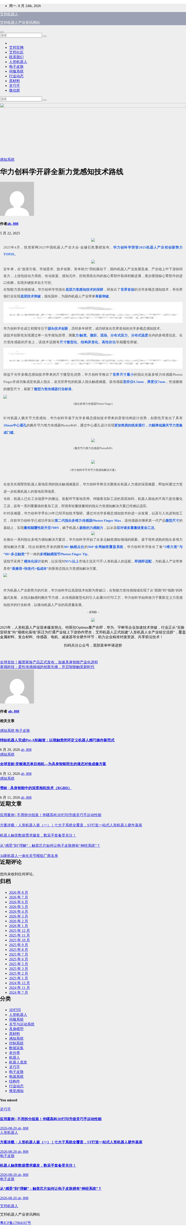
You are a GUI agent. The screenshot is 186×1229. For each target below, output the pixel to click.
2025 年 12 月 (19, 930)
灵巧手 (14, 86)
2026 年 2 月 (18, 921)
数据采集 (16, 1048)
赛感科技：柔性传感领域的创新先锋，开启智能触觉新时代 (47, 667)
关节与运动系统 (21, 1024)
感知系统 (7, 159)
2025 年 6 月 (18, 959)
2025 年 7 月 (18, 954)
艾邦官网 (16, 47)
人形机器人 (18, 62)
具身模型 (16, 1029)
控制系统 (16, 1043)
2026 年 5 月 (18, 907)
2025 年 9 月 (18, 945)
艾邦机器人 (9, 14)
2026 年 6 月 (18, 902)
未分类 (14, 1053)
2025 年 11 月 (19, 935)
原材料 (14, 81)
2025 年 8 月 (18, 950)
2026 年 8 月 (18, 892)
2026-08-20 (9, 1128)
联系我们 (16, 57)
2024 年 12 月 (19, 983)
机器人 (14, 1057)
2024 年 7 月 (18, 992)
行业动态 (16, 76)
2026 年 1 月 (18, 926)
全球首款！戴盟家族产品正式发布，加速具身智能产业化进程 (49, 662)
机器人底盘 (18, 1062)
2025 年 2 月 (18, 973)
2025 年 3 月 (18, 969)
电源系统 (16, 1076)
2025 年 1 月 (18, 978)
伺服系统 (16, 71)
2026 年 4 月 (18, 911)
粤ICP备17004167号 (15, 1223)
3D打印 (15, 1010)
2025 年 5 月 (18, 964)
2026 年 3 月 (18, 916)
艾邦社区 (16, 52)
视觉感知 (16, 1091)
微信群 (14, 90)
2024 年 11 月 (19, 988)
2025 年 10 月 (19, 940)
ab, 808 (12, 224)
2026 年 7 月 (18, 897)
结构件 (14, 1081)
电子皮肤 (16, 66)
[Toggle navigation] (2, 32)
